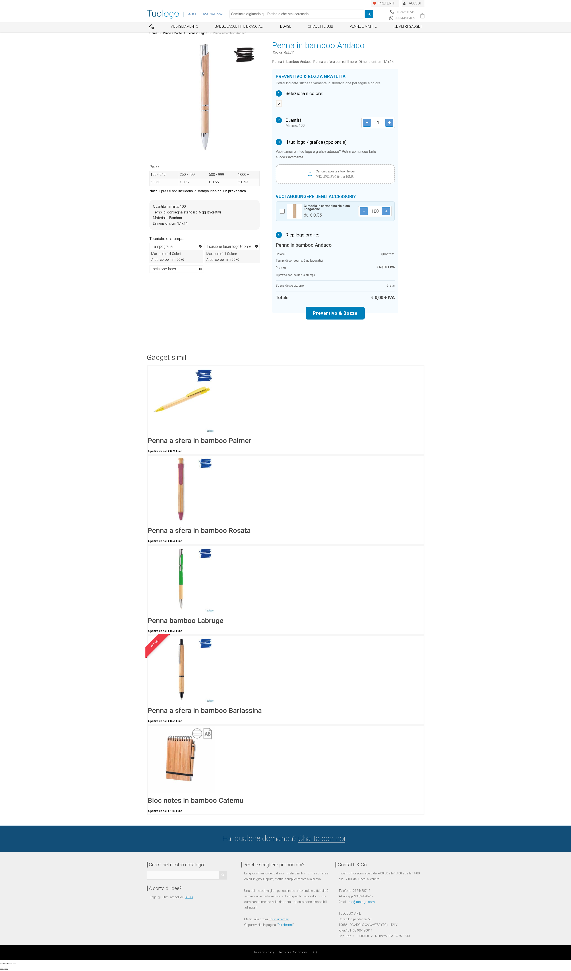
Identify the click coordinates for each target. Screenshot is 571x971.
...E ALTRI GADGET (407, 26)
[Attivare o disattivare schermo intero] (10, 963)
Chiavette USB (320, 26)
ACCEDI (415, 3)
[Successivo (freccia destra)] (6, 969)
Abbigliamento (184, 26)
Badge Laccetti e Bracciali (239, 26)
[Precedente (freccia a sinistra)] (2, 969)
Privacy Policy (264, 952)
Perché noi (285, 925)
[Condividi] (6, 963)
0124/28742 (405, 12)
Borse (285, 26)
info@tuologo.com (361, 902)
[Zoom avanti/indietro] (14, 963)
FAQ (314, 952)
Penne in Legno (197, 33)
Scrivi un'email (279, 919)
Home (153, 33)
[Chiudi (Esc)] (2, 963)
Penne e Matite (363, 26)
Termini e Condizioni (292, 952)
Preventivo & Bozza (335, 313)
